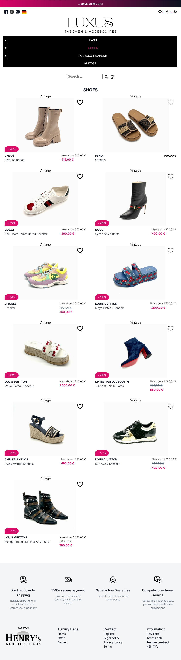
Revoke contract (157, 642)
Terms (108, 646)
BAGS (93, 40)
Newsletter (153, 634)
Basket (62, 642)
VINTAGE (90, 63)
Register (109, 634)
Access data (154, 638)
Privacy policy (113, 642)
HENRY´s (152, 646)
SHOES (93, 48)
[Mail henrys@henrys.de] (18, 12)
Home (62, 634)
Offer (61, 638)
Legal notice (112, 638)
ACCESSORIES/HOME (92, 55)
